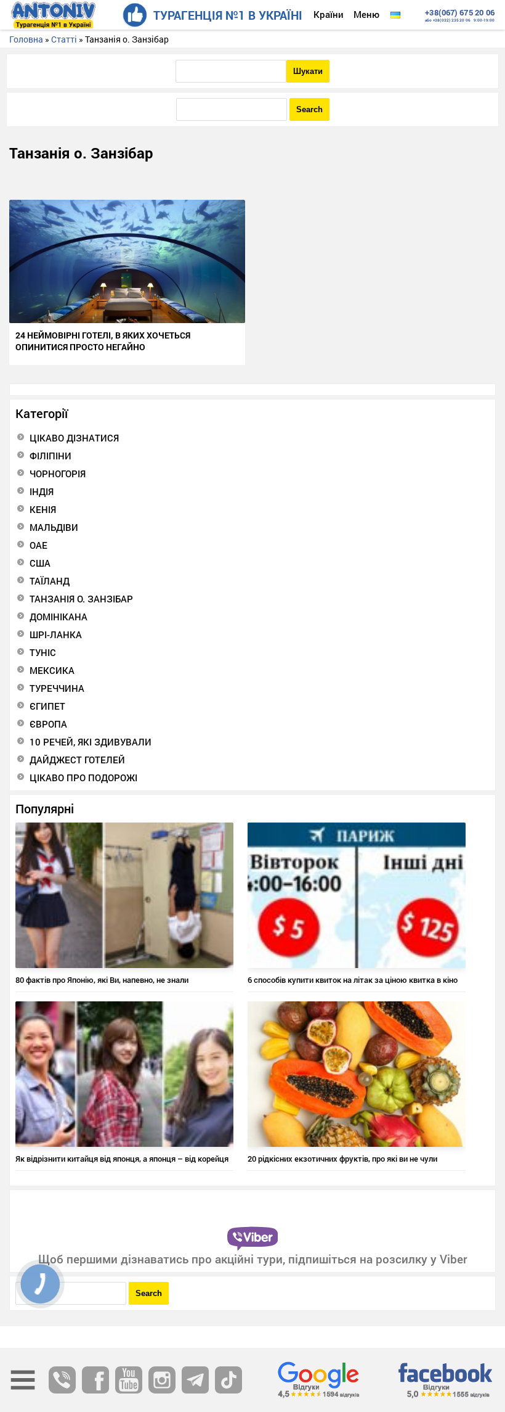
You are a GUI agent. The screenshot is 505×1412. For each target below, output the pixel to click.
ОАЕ (38, 545)
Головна (26, 39)
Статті (64, 39)
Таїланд (50, 581)
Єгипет (47, 706)
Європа (48, 724)
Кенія (43, 509)
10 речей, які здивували (91, 742)
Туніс (43, 652)
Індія (42, 491)
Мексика (52, 670)
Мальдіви (54, 527)
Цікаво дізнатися (74, 438)
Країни (328, 14)
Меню (366, 14)
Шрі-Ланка (56, 634)
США (40, 563)
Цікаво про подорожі (83, 777)
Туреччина (57, 688)
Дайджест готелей (77, 759)
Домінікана (58, 616)
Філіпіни (50, 455)
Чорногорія (58, 473)
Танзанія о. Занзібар (81, 599)
